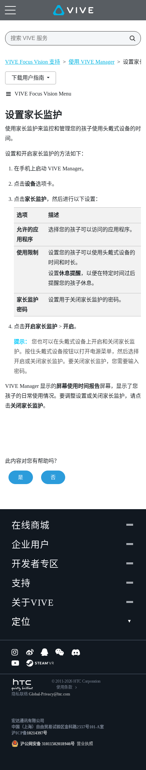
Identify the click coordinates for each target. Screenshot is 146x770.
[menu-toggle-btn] (10, 10)
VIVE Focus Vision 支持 (32, 62)
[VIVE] (73, 10)
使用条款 (64, 687)
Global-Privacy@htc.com (49, 694)
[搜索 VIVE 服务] (130, 38)
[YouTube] (15, 663)
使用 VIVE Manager (91, 62)
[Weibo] (30, 652)
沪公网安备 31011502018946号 (47, 744)
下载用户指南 (28, 78)
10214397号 (37, 733)
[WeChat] (59, 652)
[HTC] (22, 685)
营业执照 (84, 744)
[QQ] (44, 652)
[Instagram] (15, 652)
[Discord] (76, 652)
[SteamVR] (40, 663)
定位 (21, 622)
